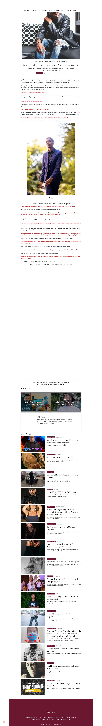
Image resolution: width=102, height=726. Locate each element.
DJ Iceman (59, 593)
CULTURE (43, 719)
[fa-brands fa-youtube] (53, 712)
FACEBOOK (46, 384)
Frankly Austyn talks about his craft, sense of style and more (64, 667)
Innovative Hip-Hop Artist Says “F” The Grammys (62, 476)
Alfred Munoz (62, 73)
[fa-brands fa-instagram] (48, 712)
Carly (56, 489)
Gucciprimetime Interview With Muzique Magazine (63, 649)
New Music (73, 717)
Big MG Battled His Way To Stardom (61, 492)
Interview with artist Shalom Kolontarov (62, 440)
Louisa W (59, 454)
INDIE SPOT (26, 10)
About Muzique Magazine (32, 717)
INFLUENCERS (35, 10)
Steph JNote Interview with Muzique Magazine (61, 615)
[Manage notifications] (4, 722)
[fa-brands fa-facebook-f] (51, 712)
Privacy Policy (42, 717)
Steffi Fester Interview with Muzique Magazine (61, 528)
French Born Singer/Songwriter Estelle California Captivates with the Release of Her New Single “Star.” (62, 512)
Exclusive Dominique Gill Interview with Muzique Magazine (62, 580)
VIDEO (50, 10)
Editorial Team (58, 10)
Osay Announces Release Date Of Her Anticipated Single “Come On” (61, 545)
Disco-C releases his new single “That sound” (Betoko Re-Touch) (64, 684)
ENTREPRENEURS (50, 719)
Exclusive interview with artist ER (60, 457)
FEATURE (68, 717)
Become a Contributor (72, 10)
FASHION (57, 719)
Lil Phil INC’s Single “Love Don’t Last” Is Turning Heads (62, 597)
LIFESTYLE (44, 10)
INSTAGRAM (53, 384)
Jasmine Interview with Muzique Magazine (63, 561)
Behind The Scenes (36, 719)
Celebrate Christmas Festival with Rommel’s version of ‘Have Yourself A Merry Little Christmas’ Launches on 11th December (64, 633)
